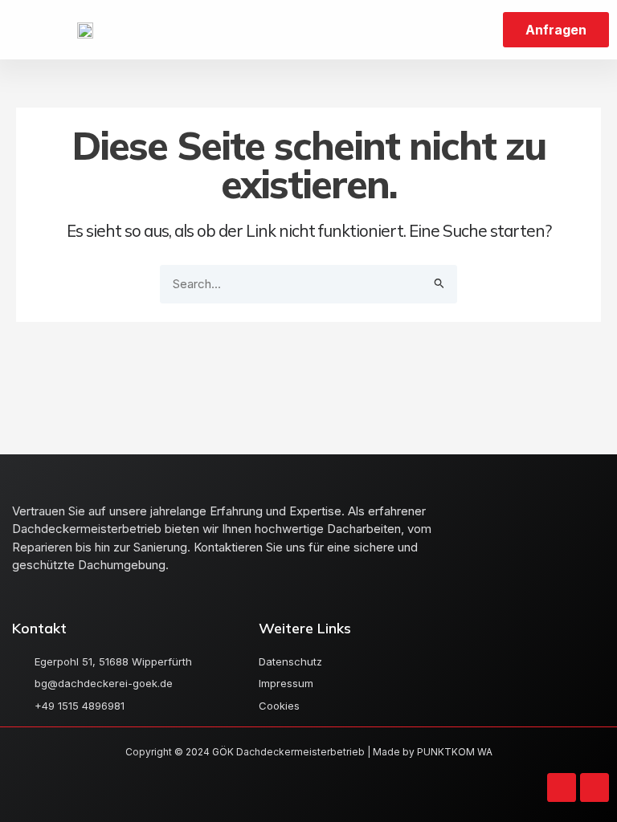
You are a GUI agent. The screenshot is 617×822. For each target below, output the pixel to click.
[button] (34, 30)
